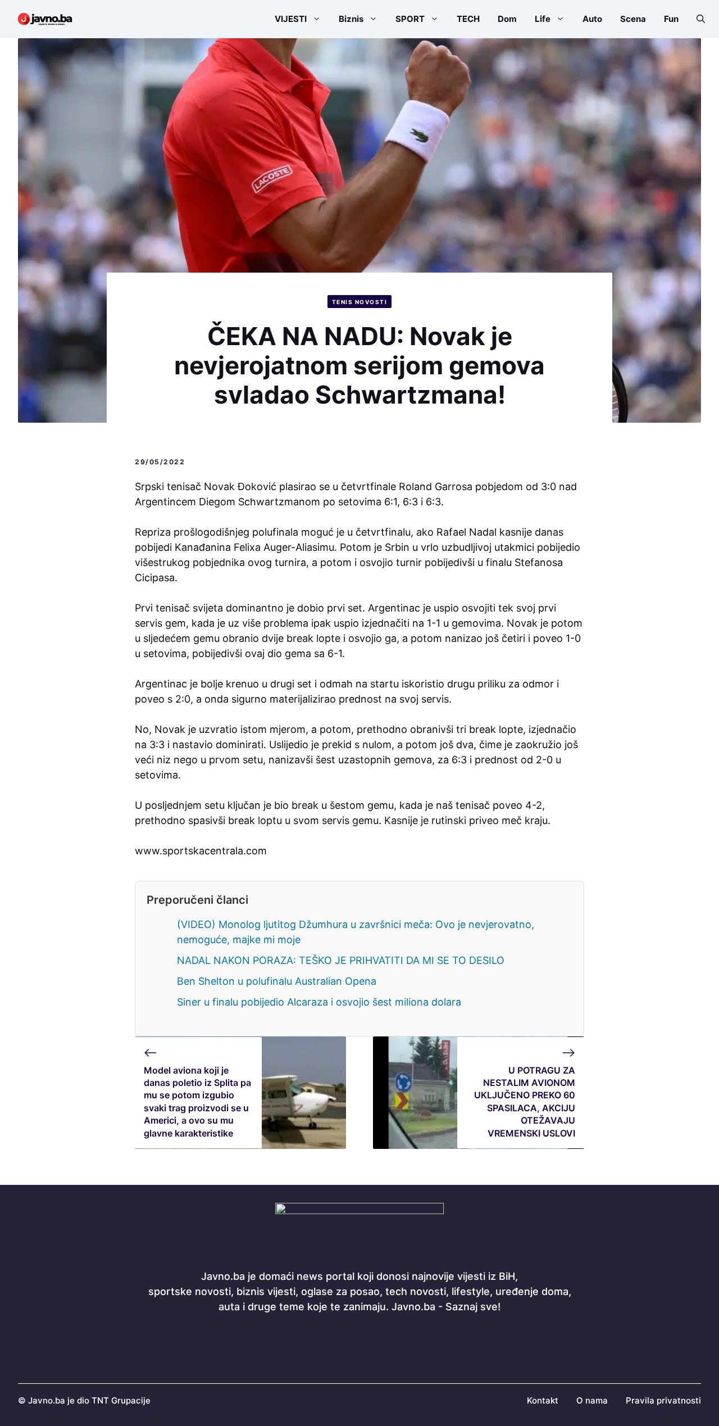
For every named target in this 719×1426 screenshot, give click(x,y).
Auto (592, 18)
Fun (671, 18)
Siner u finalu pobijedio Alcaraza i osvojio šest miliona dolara (319, 1002)
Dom (507, 18)
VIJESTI (291, 18)
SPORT (410, 18)
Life (542, 18)
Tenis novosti (360, 301)
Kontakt (542, 1400)
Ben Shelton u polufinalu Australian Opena (276, 981)
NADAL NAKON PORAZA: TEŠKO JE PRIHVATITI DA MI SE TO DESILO (340, 960)
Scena (633, 18)
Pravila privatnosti (663, 1400)
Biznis (351, 18)
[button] (696, 19)
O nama (592, 1400)
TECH (468, 18)
